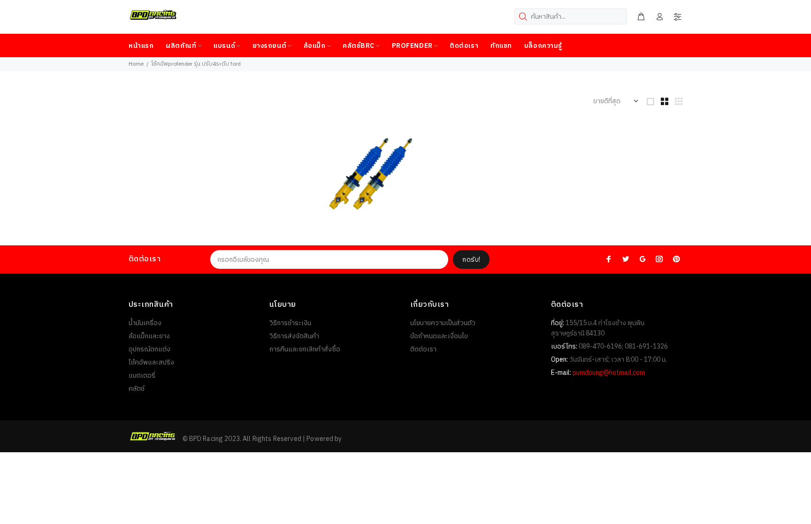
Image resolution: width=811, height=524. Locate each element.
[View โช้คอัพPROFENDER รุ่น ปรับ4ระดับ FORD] (370, 174)
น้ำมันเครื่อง (145, 323)
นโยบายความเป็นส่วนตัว (442, 323)
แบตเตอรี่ (142, 375)
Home (136, 64)
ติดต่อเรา (423, 349)
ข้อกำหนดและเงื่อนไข (439, 336)
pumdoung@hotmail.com (609, 372)
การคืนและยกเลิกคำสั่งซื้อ (304, 349)
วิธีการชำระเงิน (290, 323)
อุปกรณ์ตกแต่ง (149, 349)
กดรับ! (471, 259)
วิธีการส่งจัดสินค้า (294, 336)
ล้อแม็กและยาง (149, 336)
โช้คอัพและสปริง (151, 362)
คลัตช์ (137, 388)
